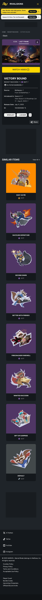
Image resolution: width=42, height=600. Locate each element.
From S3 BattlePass (22, 93)
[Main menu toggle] (38, 4)
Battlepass (18, 90)
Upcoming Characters (10, 583)
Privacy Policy (8, 566)
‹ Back (4, 36)
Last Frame (24, 42)
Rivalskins (16, 4)
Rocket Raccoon (12, 32)
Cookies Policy (8, 564)
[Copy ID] (25, 108)
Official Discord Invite (10, 586)
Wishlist (10, 115)
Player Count (7, 578)
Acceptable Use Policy (10, 571)
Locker (22, 115)
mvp (25, 82)
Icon (15, 42)
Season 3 (18, 96)
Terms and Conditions (10, 569)
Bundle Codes (8, 581)
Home (4, 32)
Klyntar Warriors (14, 85)
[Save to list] (30, 115)
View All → (36, 160)
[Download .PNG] (37, 42)
